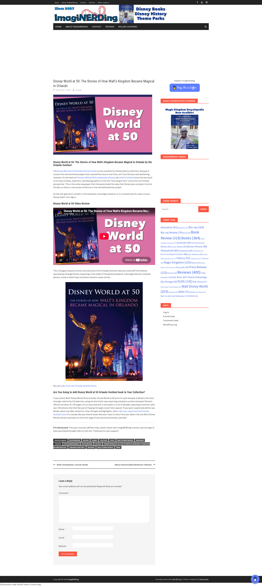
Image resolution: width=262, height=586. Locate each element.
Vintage (171, 281)
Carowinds (183, 242)
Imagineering (195, 258)
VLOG (112, 440)
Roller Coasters (103, 2)
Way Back (140, 440)
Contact (83, 2)
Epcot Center (178, 254)
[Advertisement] (131, 54)
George (78, 90)
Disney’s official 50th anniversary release (95, 177)
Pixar (172, 267)
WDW (118, 447)
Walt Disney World (125, 440)
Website (62, 546)
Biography (183, 228)
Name (62, 529)
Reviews (92, 2)
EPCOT (165, 254)
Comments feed (170, 320)
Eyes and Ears (194, 254)
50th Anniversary (71, 444)
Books (86, 440)
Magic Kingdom (177, 262)
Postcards (182, 267)
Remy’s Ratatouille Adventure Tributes (133, 464)
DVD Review (198, 251)
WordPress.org (170, 324)
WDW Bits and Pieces (197, 292)
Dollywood (185, 250)
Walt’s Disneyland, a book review (72, 464)
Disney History (197, 246)
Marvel (195, 263)
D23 (173, 247)
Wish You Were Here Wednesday (174, 296)
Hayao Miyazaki (170, 258)
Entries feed (169, 316)
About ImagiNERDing (70, 2)
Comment (64, 493)
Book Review (74, 440)
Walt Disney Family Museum (171, 287)
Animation (169, 227)
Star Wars (179, 277)
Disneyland (169, 250)
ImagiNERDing (73, 579)
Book (186, 233)
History (103, 440)
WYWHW (193, 296)
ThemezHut (203, 579)
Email (62, 537)
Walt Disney (200, 281)
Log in (166, 312)
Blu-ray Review (171, 232)
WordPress (177, 579)
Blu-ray (196, 227)
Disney (94, 440)
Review (172, 273)
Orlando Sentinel (126, 177)
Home (57, 2)
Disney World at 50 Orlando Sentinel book (76, 171)
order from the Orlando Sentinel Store (78, 385)
